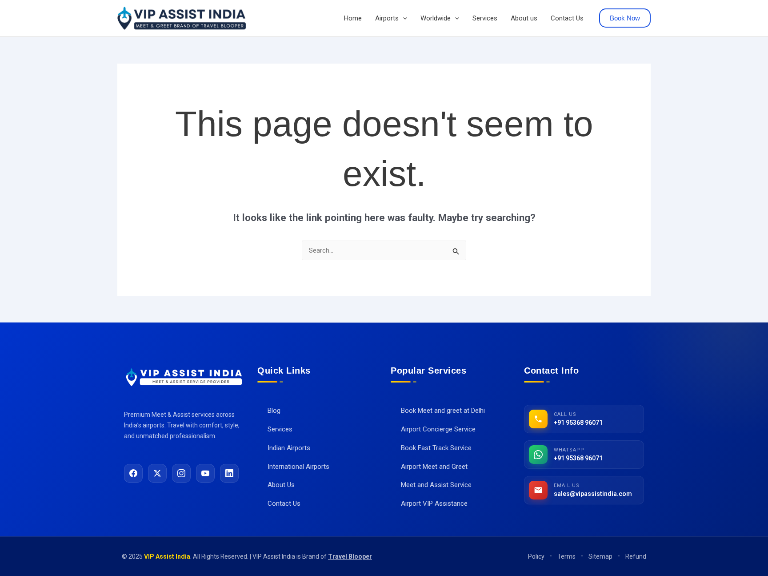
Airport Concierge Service (433, 429)
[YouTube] (205, 473)
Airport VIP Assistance (429, 503)
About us (524, 18)
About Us (276, 485)
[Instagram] (181, 473)
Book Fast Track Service (431, 448)
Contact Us (567, 18)
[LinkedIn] (229, 473)
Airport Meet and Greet (429, 467)
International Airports (293, 467)
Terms (566, 556)
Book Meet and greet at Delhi (438, 411)
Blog (268, 411)
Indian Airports (283, 448)
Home (353, 18)
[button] (403, 18)
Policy (536, 556)
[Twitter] (157, 473)
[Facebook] (133, 473)
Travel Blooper (350, 556)
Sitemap (600, 556)
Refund (635, 556)
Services (484, 18)
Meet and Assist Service (431, 485)
